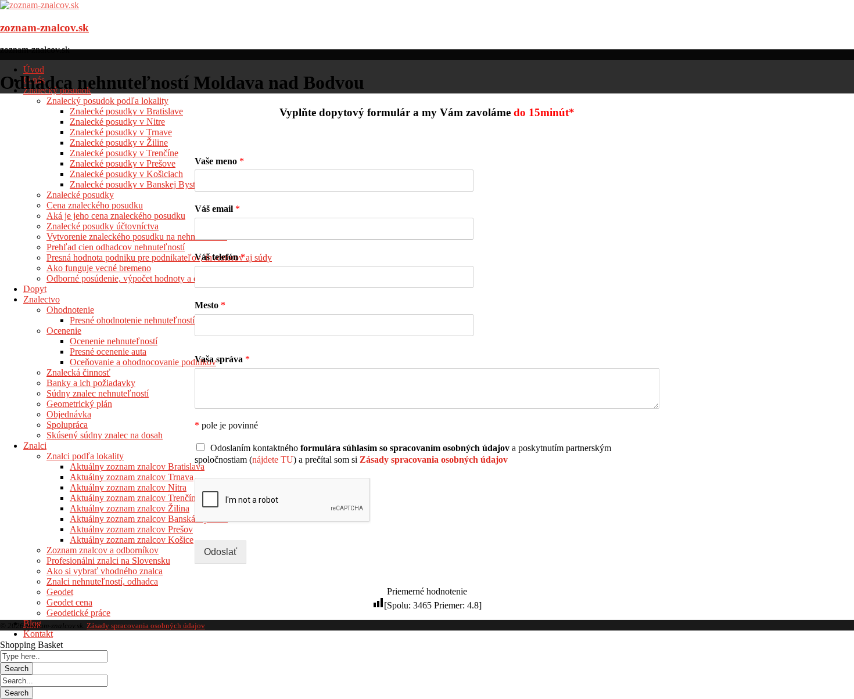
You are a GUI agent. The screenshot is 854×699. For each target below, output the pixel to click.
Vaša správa (222, 359)
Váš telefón (220, 257)
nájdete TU (272, 459)
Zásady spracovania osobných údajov (146, 625)
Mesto (210, 305)
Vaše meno (219, 161)
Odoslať (220, 552)
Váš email (217, 209)
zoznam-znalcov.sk (44, 27)
